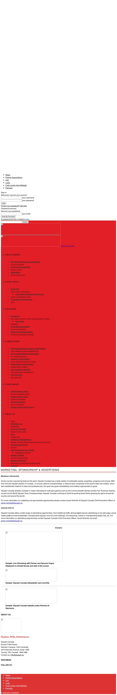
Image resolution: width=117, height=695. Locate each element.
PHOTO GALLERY (16, 375)
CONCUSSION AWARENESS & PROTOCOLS (29, 294)
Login (7, 182)
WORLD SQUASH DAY (18, 275)
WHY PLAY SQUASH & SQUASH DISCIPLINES (25, 262)
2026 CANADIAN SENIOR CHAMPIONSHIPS (25, 354)
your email (26, 213)
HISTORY (14, 447)
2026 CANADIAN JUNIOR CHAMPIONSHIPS (25, 351)
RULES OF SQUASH (17, 264)
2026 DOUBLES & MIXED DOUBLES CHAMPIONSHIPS (28, 348)
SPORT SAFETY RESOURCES (20, 292)
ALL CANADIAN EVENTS (19, 356)
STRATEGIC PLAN (16, 424)
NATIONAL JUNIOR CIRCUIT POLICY (22, 407)
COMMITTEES (15, 437)
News (7, 174)
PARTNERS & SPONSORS (19, 445)
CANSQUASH (15, 316)
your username (28, 197)
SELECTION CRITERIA (18, 402)
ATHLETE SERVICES (17, 405)
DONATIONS (15, 426)
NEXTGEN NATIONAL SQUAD (20, 394)
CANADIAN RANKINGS (18, 399)
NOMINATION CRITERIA (23, 453)
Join (7, 180)
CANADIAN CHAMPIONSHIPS (20, 359)
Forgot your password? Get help (14, 206)
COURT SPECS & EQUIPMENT (20, 267)
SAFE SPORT (15, 289)
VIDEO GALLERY (16, 377)
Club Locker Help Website (16, 185)
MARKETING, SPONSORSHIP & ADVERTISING (25, 463)
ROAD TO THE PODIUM (18, 429)
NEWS (13, 421)
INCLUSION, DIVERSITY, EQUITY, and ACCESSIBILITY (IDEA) (30, 319)
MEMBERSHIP (15, 272)
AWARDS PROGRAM (17, 455)
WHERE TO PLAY (16, 270)
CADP (13, 302)
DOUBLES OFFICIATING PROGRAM (22, 334)
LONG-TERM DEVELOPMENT (20, 327)
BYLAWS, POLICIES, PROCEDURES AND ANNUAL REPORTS (30, 442)
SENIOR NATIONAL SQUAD (19, 391)
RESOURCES (19, 321)
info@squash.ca (17, 655)
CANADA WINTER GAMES (19, 367)
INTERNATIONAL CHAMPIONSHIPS (22, 364)
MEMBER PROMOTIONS (18, 461)
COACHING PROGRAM (18, 329)
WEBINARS (14, 324)
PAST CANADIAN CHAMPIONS (20, 369)
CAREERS (14, 466)
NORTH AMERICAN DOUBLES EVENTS (23, 362)
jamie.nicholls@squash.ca (11, 503)
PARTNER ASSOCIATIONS (19, 458)
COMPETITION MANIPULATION (21, 297)
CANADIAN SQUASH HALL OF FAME (22, 450)
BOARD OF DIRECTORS (18, 432)
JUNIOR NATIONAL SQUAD (19, 397)
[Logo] (31, 234)
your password (28, 200)
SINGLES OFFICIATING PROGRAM (22, 332)
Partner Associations (13, 177)
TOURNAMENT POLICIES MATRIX (21, 299)
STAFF (13, 434)
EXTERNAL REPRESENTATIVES (21, 440)
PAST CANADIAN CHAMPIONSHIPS (22, 372)
